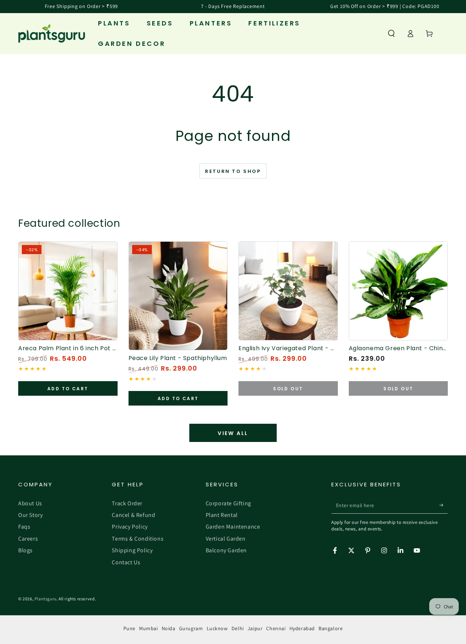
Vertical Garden (226, 538)
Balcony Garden (226, 550)
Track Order (127, 503)
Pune (129, 628)
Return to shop (233, 171)
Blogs (25, 550)
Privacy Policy (129, 526)
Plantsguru (45, 598)
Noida (168, 628)
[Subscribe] (443, 505)
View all (233, 433)
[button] (391, 33)
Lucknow (217, 628)
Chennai (275, 628)
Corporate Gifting (228, 503)
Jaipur (255, 628)
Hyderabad (302, 628)
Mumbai (148, 628)
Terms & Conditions (137, 538)
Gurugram (191, 628)
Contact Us (126, 562)
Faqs (24, 526)
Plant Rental (222, 515)
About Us (30, 503)
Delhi (238, 628)
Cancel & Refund (133, 515)
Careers (28, 538)
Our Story (30, 515)
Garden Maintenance (233, 526)
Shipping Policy (132, 550)
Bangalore (331, 628)
